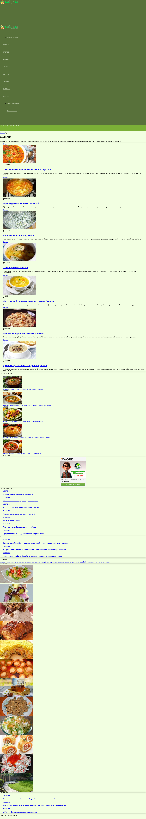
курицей (43, 562)
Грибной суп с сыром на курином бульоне (25, 365)
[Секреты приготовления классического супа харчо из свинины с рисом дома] (12, 404)
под (72, 562)
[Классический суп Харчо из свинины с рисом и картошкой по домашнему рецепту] (12, 452)
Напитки (6, 89)
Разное (6, 96)
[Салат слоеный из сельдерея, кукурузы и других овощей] (16, 734)
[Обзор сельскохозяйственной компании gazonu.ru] (16, 791)
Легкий (1, 562)
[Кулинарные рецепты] (9, 4)
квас (36, 562)
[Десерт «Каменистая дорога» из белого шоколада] (16, 601)
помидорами (76, 562)
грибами (12, 562)
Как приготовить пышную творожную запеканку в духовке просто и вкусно (26, 437)
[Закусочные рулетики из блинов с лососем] (16, 753)
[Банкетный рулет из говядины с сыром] (16, 639)
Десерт (6, 81)
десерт (17, 562)
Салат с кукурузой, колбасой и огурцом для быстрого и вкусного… (24, 421)
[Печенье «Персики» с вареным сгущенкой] (16, 677)
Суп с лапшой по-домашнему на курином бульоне (28, 301)
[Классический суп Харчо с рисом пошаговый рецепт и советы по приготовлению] (12, 388)
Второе (6, 52)
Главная (2, 133)
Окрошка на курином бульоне (18, 235)
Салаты (6, 59)
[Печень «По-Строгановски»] (16, 715)
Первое (6, 44)
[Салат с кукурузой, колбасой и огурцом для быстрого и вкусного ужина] (12, 420)
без (4, 562)
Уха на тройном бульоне (15, 267)
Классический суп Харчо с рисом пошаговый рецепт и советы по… (24, 389)
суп (93, 562)
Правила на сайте (12, 37)
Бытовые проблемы (13, 103)
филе (104, 562)
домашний (22, 562)
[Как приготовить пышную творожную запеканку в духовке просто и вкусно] (12, 436)
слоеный (89, 562)
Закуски (6, 67)
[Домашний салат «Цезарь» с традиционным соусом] (16, 582)
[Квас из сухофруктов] (16, 696)
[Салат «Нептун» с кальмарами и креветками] (16, 772)
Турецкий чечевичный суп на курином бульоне (27, 170)
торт (101, 562)
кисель (39, 562)
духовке (27, 562)
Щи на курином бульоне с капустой (21, 203)
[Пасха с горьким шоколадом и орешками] (16, 620)
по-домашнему (67, 562)
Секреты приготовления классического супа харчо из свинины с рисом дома (27, 405)
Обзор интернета (12, 111)
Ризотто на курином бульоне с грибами (23, 333)
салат (83, 561)
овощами (55, 562)
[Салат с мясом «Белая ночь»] (16, 658)
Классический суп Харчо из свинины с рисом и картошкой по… (23, 453)
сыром (97, 562)
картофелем (31, 562)
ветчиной (7, 562)
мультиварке (50, 562)
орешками (60, 562)
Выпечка (6, 74)
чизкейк (107, 562)
